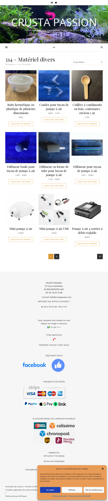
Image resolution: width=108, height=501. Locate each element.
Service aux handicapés (54, 461)
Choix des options (54, 120)
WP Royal (22, 496)
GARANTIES (54, 452)
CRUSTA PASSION (54, 22)
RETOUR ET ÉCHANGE (54, 456)
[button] (102, 468)
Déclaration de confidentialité (80, 496)
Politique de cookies (59, 496)
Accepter (50, 490)
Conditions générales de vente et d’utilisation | (24, 490)
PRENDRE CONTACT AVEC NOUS (54, 345)
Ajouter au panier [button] (21, 124)
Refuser (72, 490)
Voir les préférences (93, 490)
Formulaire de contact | (14, 486)
